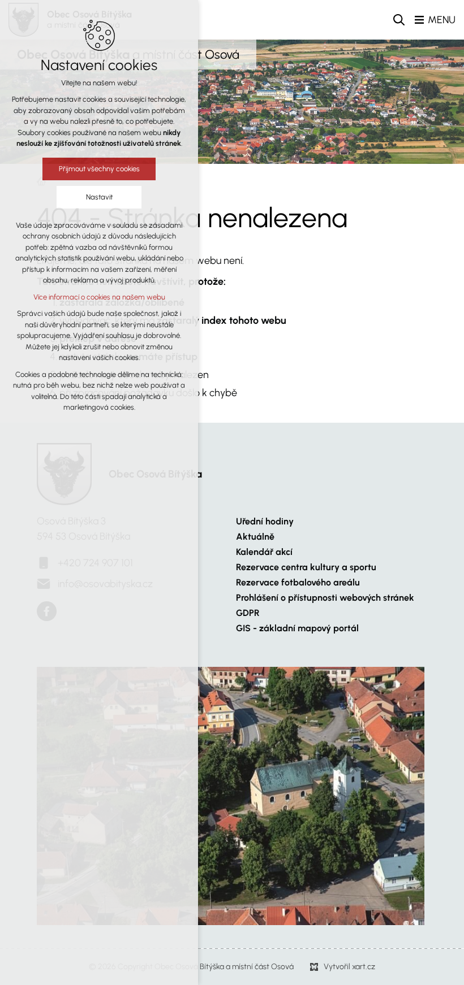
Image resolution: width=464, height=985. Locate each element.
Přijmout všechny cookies (99, 168)
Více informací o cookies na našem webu (99, 297)
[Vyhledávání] (399, 19)
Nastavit (99, 197)
